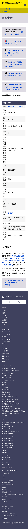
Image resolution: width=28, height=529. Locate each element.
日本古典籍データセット (10, 9)
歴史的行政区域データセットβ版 (11, 408)
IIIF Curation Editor (7, 438)
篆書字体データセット (8, 375)
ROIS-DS (22, 522)
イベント (4, 324)
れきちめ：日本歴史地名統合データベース (13, 494)
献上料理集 (4, 11)
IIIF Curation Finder (7, 433)
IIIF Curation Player (7, 440)
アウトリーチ (5, 346)
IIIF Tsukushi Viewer (7, 445)
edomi (4, 487)
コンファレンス (6, 341)
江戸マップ (5, 387)
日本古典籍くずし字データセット (11, 370)
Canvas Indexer (6, 457)
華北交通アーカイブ (7, 506)
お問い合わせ (6, 351)
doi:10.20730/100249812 (15, 106)
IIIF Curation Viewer (7, 428)
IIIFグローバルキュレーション (10, 397)
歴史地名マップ (6, 492)
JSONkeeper (5, 455)
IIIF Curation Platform (8, 426)
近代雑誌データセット (8, 401)
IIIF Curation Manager (8, 436)
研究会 (4, 336)
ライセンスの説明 (7, 265)
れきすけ (4, 501)
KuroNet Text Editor (7, 448)
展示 (3, 343)
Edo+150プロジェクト (8, 485)
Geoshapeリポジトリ (7, 406)
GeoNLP (4, 496)
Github (6, 361)
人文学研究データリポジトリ (9, 516)
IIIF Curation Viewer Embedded (10, 431)
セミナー (4, 327)
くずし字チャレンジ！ (7, 480)
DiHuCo (4, 511)
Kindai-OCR (5, 464)
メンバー (4, 315)
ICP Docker (5, 462)
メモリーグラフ (6, 508)
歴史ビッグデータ (7, 482)
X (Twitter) (7, 353)
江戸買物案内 (6, 389)
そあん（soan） (6, 478)
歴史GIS (4, 489)
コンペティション (6, 339)
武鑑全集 (4, 382)
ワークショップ (6, 332)
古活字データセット (7, 377)
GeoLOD (4, 416)
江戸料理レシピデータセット (9, 380)
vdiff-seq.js (5, 452)
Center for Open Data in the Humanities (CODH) (11, 522)
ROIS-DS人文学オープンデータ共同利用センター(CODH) (14, 283)
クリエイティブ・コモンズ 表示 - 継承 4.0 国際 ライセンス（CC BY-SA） (13, 260)
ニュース (4, 317)
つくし (3, 475)
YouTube (6, 359)
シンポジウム (5, 329)
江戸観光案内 (6, 392)
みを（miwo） (5, 473)
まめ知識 (4, 518)
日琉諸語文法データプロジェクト (11, 404)
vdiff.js (4, 450)
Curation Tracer (6, 459)
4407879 (10, 213)
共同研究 (4, 320)
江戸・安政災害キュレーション (10, 399)
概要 (3, 313)
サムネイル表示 (14, 34)
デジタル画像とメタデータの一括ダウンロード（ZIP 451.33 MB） (14, 53)
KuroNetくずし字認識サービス (10, 470)
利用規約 (4, 348)
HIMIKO (4, 504)
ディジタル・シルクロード (8, 513)
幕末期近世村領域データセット (10, 413)
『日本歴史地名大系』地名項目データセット (13, 411)
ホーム (4, 310)
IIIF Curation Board (7, 443)
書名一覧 (21, 9)
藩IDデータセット (7, 385)
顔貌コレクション (6, 394)
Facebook (6, 356)
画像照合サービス (7, 499)
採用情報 (4, 322)
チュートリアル (6, 334)
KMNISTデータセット (8, 373)
